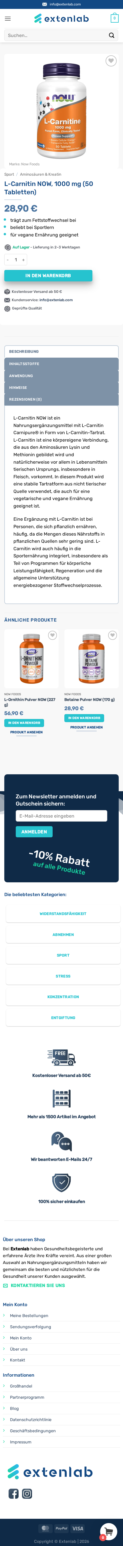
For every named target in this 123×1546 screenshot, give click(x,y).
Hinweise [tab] (18, 387)
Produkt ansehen (26, 732)
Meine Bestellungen (29, 1315)
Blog (14, 1408)
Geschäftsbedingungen (33, 1431)
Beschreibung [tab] (24, 351)
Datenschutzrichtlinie (30, 1419)
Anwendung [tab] (21, 376)
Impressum (20, 1442)
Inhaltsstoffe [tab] (24, 364)
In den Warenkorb (48, 275)
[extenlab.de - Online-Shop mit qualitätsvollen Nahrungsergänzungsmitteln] (61, 18)
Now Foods (30, 164)
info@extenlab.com (65, 4)
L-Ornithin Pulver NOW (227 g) (29, 702)
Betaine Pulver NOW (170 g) (89, 699)
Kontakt (17, 1360)
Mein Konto (20, 1338)
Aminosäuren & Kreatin (40, 174)
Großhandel (21, 1386)
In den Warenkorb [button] (24, 723)
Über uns (18, 1349)
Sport (9, 174)
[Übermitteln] (112, 35)
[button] (7, 18)
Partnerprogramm (27, 1397)
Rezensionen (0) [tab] (25, 399)
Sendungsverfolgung (30, 1326)
